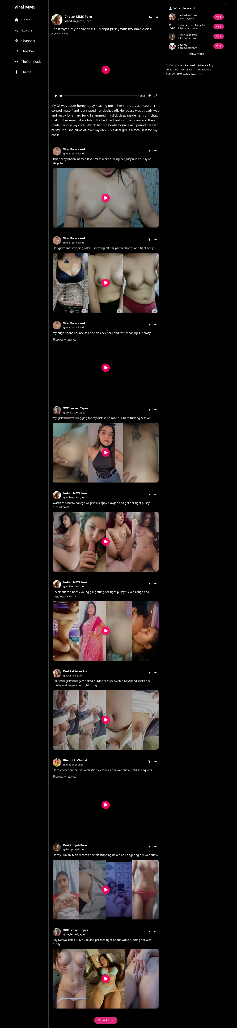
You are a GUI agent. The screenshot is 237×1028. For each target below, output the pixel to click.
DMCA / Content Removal (180, 65)
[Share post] (157, 17)
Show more (196, 54)
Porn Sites (187, 69)
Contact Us (172, 69)
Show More (105, 1020)
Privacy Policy (205, 65)
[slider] (99, 96)
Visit (218, 16)
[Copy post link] (150, 17)
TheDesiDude (203, 69)
